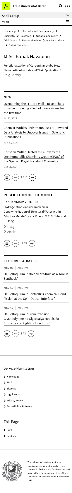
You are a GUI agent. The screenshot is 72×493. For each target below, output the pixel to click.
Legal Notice (14, 394)
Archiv (11, 231)
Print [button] (9, 430)
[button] (7, 177)
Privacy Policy (15, 400)
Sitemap (11, 388)
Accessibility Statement (20, 406)
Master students (55, 40)
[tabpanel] (36, 71)
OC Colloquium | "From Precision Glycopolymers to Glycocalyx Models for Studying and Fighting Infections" (31, 318)
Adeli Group (10, 40)
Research (25, 36)
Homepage (10, 31)
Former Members (31, 40)
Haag (10, 227)
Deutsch (11, 436)
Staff (9, 382)
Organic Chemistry (47, 36)
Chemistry (9, 36)
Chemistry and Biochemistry (37, 31)
